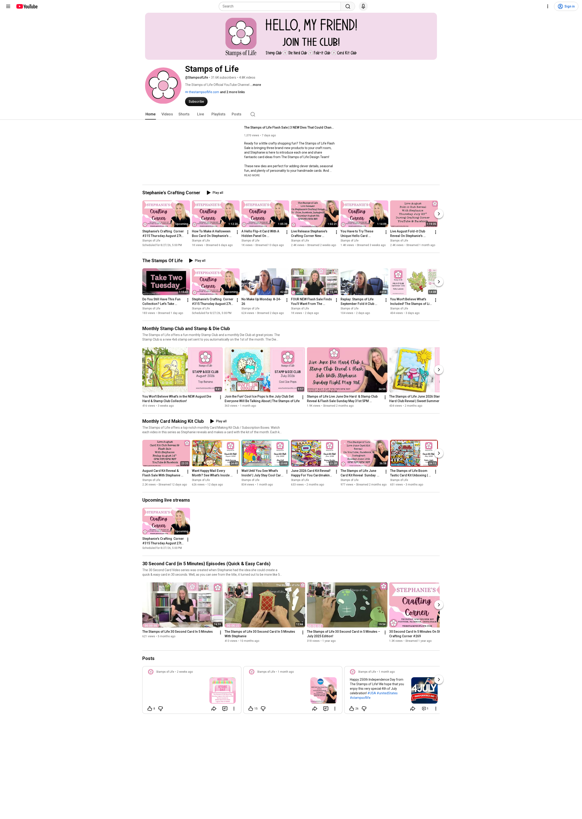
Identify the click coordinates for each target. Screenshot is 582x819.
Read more (252, 175)
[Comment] (224, 708)
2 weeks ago (185, 671)
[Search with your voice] (363, 6)
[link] (192, 691)
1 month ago (286, 671)
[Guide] (8, 6)
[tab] (150, 114)
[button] (252, 175)
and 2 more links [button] (232, 92)
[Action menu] (233, 708)
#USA (371, 693)
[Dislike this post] (160, 708)
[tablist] (291, 114)
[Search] (348, 6)
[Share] (213, 708)
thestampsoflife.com (203, 92)
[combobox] (281, 6)
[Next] (438, 213)
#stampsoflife (360, 698)
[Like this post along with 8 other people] (149, 708)
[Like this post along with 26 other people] (351, 708)
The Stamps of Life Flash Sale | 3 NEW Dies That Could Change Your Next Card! (289, 127)
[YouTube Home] (27, 6)
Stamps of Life (151, 240)
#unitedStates (387, 693)
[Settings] (547, 6)
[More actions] (187, 232)
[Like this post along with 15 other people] (250, 708)
